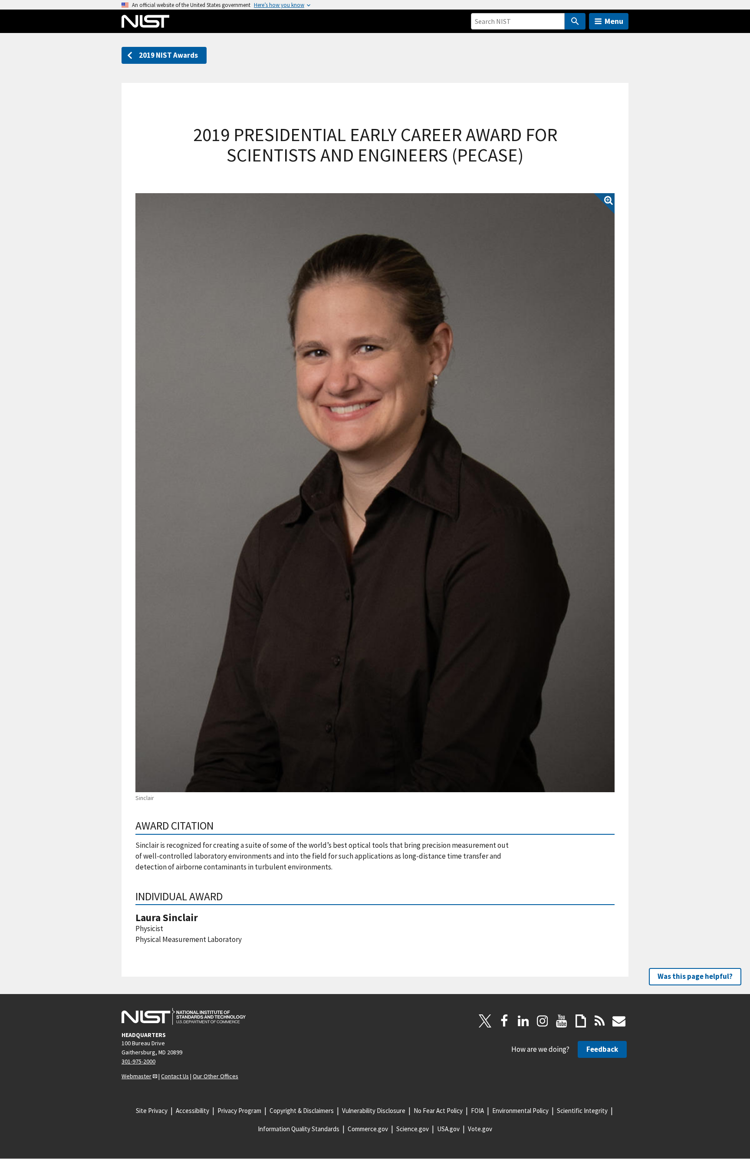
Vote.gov (480, 1129)
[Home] (145, 21)
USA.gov (448, 1129)
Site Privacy (152, 1110)
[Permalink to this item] (219, 826)
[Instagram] (542, 1021)
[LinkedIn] (523, 1021)
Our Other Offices (215, 1076)
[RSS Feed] (599, 1021)
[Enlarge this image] (375, 492)
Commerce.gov (368, 1129)
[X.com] (485, 1021)
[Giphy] (580, 1021)
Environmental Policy (520, 1110)
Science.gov (412, 1129)
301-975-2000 (138, 1061)
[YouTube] (561, 1021)
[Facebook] (504, 1021)
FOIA (477, 1110)
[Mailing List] (618, 1021)
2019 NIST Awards (168, 55)
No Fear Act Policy (438, 1110)
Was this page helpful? (695, 976)
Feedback (602, 1049)
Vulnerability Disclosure (373, 1110)
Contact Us (175, 1076)
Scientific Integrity (582, 1110)
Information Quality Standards (298, 1129)
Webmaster (136, 1076)
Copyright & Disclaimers (302, 1110)
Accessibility (192, 1110)
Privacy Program (239, 1110)
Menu (614, 21)
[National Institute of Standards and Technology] (184, 1016)
